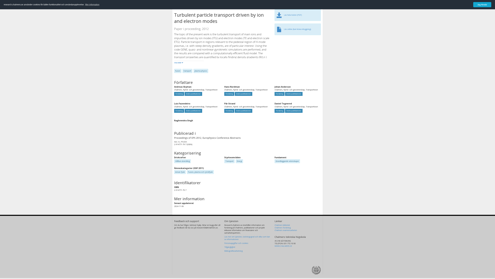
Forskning (179, 94)
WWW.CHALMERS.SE (283, 246)
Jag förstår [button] (482, 5)
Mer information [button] (92, 4)
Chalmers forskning (283, 227)
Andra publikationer (193, 94)
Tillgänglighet (229, 247)
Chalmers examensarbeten (286, 230)
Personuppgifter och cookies (236, 243)
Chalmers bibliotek (282, 225)
